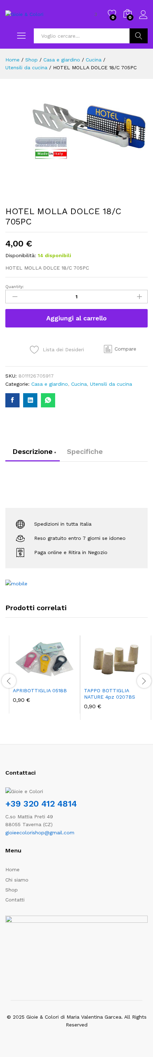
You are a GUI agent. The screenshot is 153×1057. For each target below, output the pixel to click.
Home (12, 869)
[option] (44, 674)
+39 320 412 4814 (41, 804)
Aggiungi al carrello (76, 318)
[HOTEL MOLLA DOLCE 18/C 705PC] (12, 400)
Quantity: (14, 286)
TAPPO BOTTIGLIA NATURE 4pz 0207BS (109, 694)
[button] (120, 349)
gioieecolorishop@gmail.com (39, 832)
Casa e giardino (49, 384)
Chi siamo (16, 880)
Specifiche (85, 451)
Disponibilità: (20, 255)
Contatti (15, 899)
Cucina (79, 384)
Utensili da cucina (111, 384)
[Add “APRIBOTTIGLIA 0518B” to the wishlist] (60, 679)
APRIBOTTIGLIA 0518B (40, 690)
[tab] (32, 454)
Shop (11, 890)
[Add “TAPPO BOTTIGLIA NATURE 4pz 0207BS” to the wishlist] (131, 679)
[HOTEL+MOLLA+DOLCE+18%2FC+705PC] (30, 400)
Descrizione (32, 451)
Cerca (139, 35)
